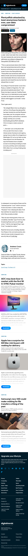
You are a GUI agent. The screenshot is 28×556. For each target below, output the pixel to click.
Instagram (5, 468)
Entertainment (4, 490)
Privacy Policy (19, 534)
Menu (1, 5)
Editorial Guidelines (5, 506)
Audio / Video (4, 485)
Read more (6, 328)
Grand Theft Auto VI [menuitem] (5, 9)
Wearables (18, 481)
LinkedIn (23, 468)
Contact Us (3, 501)
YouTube (12, 468)
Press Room (18, 537)
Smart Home (4, 488)
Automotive (4, 493)
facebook (10, 250)
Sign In (24, 5)
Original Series (19, 493)
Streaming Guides (20, 485)
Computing (4, 481)
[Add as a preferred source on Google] (5, 30)
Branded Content (20, 502)
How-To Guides (19, 490)
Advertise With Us (5, 504)
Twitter (9, 468)
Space (17, 483)
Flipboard (2, 472)
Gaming (3, 483)
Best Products (19, 488)
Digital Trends (8, 7)
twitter (13, 250)
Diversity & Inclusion (5, 539)
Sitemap (18, 539)
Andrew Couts (5, 28)
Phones (3, 478)
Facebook (2, 468)
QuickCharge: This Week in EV (8, 267)
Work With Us (4, 537)
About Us (3, 498)
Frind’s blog (13, 236)
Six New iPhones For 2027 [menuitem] (16, 9)
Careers (3, 534)
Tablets (17, 478)
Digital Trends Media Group (8, 547)
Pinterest (19, 468)
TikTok (16, 468)
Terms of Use (4, 542)
